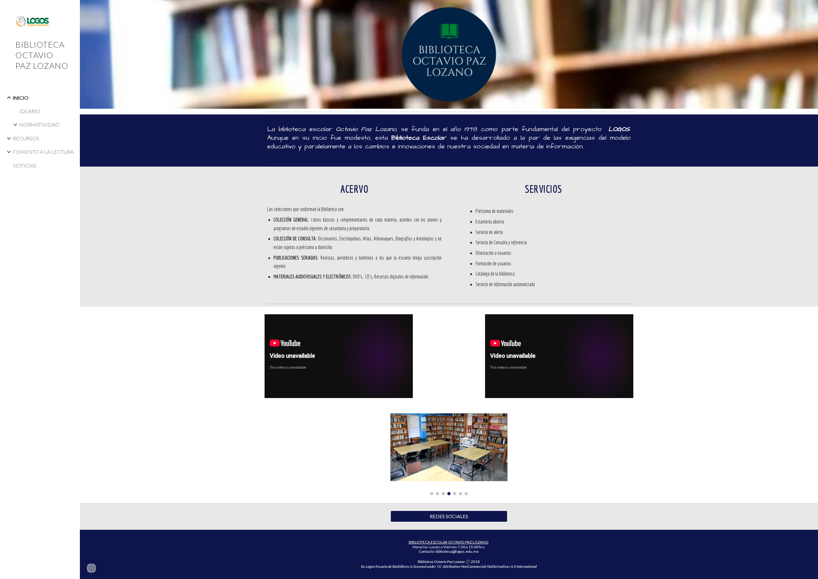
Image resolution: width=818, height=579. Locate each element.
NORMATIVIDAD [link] (39, 124)
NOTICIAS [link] (24, 165)
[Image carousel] (448, 454)
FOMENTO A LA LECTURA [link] (43, 152)
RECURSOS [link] (26, 138)
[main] (449, 137)
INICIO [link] (20, 98)
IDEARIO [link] (29, 111)
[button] (810, 9)
